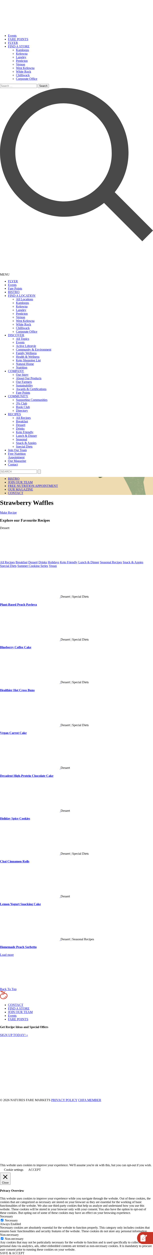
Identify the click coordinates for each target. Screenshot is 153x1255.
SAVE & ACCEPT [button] (12, 1253)
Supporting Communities (31, 400)
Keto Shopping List (28, 360)
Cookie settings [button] (13, 1169)
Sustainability (24, 385)
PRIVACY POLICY (64, 1100)
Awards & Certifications (31, 389)
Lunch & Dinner (26, 435)
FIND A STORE (18, 46)
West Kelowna (25, 68)
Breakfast (22, 421)
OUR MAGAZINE (20, 489)
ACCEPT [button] (34, 1169)
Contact (13, 464)
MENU (5, 274)
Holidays (53, 562)
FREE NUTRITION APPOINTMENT (33, 486)
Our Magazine (17, 461)
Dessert (20, 425)
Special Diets (24, 446)
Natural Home (25, 364)
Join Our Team (17, 450)
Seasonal (21, 439)
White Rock (23, 71)
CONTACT (15, 493)
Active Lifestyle (26, 346)
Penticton (22, 60)
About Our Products (28, 378)
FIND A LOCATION (21, 295)
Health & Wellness (27, 356)
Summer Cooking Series (32, 566)
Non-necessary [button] (9, 1234)
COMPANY (16, 371)
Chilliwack (23, 75)
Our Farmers (24, 382)
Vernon (20, 64)
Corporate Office (26, 78)
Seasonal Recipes (111, 562)
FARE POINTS (18, 39)
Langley (21, 57)
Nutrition (21, 367)
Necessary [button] (6, 1216)
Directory (22, 410)
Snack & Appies (26, 443)
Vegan (53, 566)
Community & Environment (33, 349)
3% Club (21, 403)
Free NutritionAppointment (17, 455)
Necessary (11, 1220)
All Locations (24, 299)
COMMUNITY (18, 396)
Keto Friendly (24, 432)
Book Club (23, 407)
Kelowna (21, 53)
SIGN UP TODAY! (14, 1035)
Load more (7, 954)
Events (12, 35)
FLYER (13, 43)
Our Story (22, 374)
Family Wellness (26, 353)
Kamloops (22, 50)
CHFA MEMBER (89, 1100)
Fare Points (15, 288)
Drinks (20, 428)
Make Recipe (8, 512)
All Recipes (23, 417)
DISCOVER (16, 335)
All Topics (22, 338)
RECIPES (14, 414)
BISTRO (14, 292)
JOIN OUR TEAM (20, 482)
